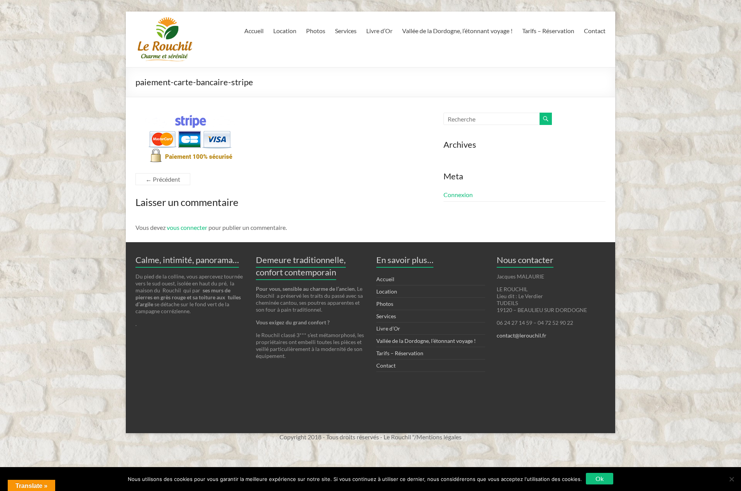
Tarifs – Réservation (548, 30)
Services (346, 30)
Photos (315, 30)
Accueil (254, 30)
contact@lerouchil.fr (521, 335)
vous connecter (187, 227)
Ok (600, 478)
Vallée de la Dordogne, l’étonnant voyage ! (457, 30)
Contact (595, 30)
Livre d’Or (379, 30)
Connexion (458, 194)
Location (284, 30)
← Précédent (162, 179)
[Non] (731, 479)
